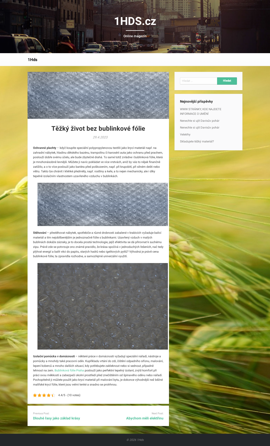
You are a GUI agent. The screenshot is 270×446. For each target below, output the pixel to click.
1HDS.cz (135, 21)
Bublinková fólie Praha (69, 370)
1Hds (32, 59)
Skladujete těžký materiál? (197, 141)
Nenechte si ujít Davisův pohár (199, 120)
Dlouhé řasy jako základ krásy (56, 418)
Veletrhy (185, 134)
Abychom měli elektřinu (144, 418)
